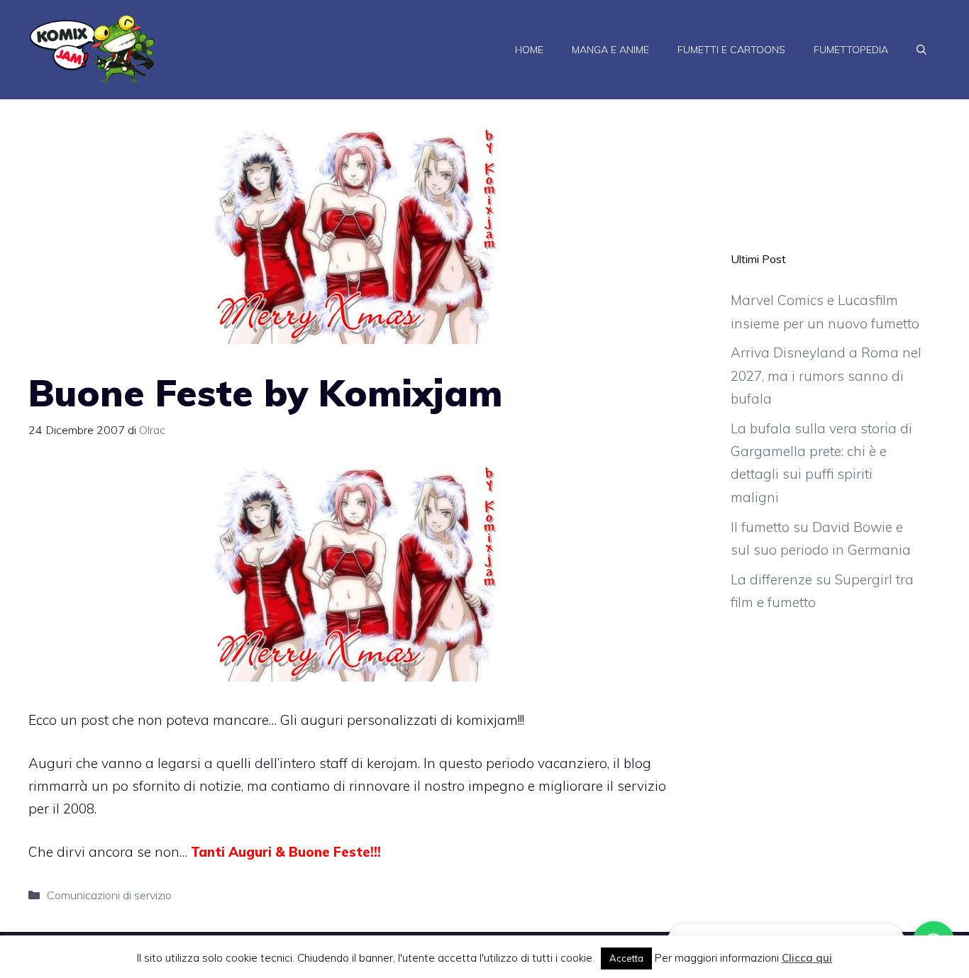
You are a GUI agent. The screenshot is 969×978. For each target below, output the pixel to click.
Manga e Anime (610, 49)
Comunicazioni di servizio (109, 895)
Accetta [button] (626, 958)
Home (529, 49)
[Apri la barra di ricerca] (921, 49)
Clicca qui (807, 958)
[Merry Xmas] (356, 676)
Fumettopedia (851, 49)
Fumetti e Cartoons (731, 49)
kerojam (392, 763)
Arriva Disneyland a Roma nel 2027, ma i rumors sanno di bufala (826, 375)
